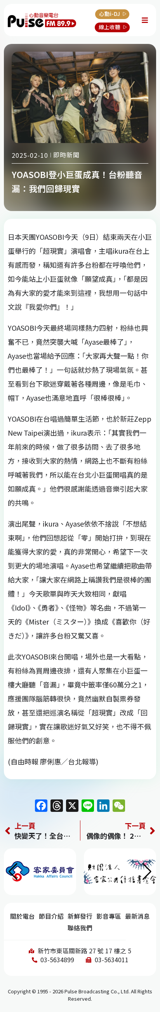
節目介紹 (51, 916)
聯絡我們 (80, 927)
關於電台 (22, 916)
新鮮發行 (80, 916)
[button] (147, 871)
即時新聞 (66, 154)
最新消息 (137, 916)
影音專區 (108, 916)
